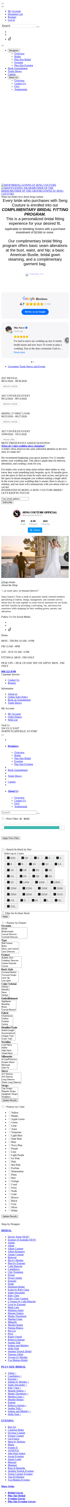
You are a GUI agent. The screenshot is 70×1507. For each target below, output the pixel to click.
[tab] (38, 746)
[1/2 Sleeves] (11, 1074)
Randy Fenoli (15, 1336)
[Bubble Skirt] (11, 958)
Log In (11, 20)
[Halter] (9, 1047)
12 (47, 864)
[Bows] (8, 1007)
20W (13, 888)
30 (50, 876)
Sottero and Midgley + (19, 1411)
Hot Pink (16, 1164)
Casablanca (14, 1269)
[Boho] (10, 946)
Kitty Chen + (14, 1387)
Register (12, 17)
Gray (13, 1204)
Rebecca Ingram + (17, 1405)
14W (26, 882)
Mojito (14, 1116)
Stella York (13, 1348)
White (14, 1210)
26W (60, 888)
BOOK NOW (10, 386)
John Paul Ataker (16, 1453)
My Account (14, 11)
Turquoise (16, 1132)
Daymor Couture (16, 1432)
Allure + (12, 1373)
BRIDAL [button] (6, 1230)
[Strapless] (9, 1097)
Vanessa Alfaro (15, 1354)
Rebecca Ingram (16, 1339)
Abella (11, 1242)
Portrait (11, 1402)
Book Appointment (18, 770)
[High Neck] (9, 1050)
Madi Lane (13, 1307)
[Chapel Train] (8, 1036)
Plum (14, 1174)
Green (14, 1122)
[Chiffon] (7, 1018)
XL (60, 900)
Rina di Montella (16, 1468)
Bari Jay (12, 1427)
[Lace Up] (10, 978)
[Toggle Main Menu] (2, 45)
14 (59, 864)
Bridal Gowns (15, 1492)
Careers (12, 781)
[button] (14, 50)
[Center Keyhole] (11, 963)
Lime (14, 1125)
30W (29, 894)
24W (44, 888)
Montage (12, 1465)
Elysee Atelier (15, 1278)
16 (12, 870)
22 (50, 870)
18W (57, 882)
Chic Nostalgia (15, 1272)
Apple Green (18, 1119)
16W (42, 882)
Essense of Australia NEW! (22, 1239)
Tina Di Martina (16, 1477)
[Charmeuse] (7, 1016)
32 (12, 882)
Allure (11, 1245)
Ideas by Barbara (16, 1441)
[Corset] (11, 966)
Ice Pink (15, 1158)
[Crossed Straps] (10, 975)
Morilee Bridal (15, 1325)
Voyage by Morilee (18, 1357)
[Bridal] (14, 928)
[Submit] (38, 26)
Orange (15, 1181)
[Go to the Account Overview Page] (2, 6)
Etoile (11, 1283)
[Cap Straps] (9, 1088)
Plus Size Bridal (16, 1495)
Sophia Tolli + (15, 1408)
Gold (13, 1194)
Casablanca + (15, 1376)
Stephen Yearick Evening (21, 1471)
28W (13, 894)
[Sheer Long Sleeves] (11, 1082)
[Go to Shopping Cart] (2, 3)
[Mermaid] (9, 1065)
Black (14, 1200)
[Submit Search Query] (38, 813)
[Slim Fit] (9, 1068)
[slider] (62, 827)
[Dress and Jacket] (10, 949)
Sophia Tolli (14, 1342)
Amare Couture (16, 1254)
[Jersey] (7, 1024)
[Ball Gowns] (10, 943)
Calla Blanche (15, 1266)
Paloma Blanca (15, 1327)
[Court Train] (8, 1038)
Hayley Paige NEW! (18, 1236)
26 (24, 876)
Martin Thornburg (17, 1316)
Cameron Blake (16, 1430)
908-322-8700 (8, 671)
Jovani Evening (16, 1456)
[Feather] (7, 1021)
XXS (60, 894)
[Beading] (8, 1004)
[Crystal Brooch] (8, 1009)
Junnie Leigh (14, 1459)
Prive (10, 1333)
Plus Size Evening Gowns (22, 1501)
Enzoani (12, 1280)
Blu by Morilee (15, 1260)
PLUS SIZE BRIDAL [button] (13, 1366)
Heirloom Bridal (16, 1286)
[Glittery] (5, 987)
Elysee (11, 1275)
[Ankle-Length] (8, 1030)
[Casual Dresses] (14, 934)
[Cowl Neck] (9, 1045)
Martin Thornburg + (18, 1393)
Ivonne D (13, 1447)
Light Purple (17, 1155)
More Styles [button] (7, 1486)
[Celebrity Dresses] (11, 960)
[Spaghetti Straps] (9, 1094)
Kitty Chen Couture (18, 1298)
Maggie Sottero (16, 1313)
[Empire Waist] (9, 1062)
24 (12, 876)
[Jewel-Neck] (9, 1053)
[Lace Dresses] (10, 951)
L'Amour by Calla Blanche (22, 1301)
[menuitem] (38, 11)
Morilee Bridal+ (16, 1399)
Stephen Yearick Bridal (19, 1351)
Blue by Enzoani (16, 1263)
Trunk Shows (15, 776)
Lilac (13, 1151)
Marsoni (12, 1462)
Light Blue (16, 1135)
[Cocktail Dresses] (14, 937)
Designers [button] (13, 746)
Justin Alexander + (17, 1384)
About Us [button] (13, 791)
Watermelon (17, 1171)
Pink (13, 1161)
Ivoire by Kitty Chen (18, 1289)
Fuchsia (15, 1168)
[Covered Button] (10, 972)
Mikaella (12, 1322)
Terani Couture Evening (20, 1474)
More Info (9, 439)
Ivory (14, 1187)
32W (44, 894)
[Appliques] (8, 1001)
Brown (14, 1197)
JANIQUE (13, 1450)
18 (24, 870)
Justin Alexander (16, 1292)
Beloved (12, 1257)
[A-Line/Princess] (9, 1059)
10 (34, 864)
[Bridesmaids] (14, 931)
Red (13, 1178)
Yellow (15, 1112)
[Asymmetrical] (8, 1033)
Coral (14, 1184)
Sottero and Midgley (18, 1345)
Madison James (16, 1310)
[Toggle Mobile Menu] (2, 735)
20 (37, 870)
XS (12, 900)
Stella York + (14, 1414)
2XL (13, 906)
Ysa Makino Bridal (18, 1360)
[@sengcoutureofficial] (17, 513)
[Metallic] (5, 989)
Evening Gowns (16, 1498)
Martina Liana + (16, 1396)
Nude (14, 1191)
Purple (14, 1148)
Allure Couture (15, 1248)
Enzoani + (13, 1379)
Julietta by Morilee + (18, 1382)
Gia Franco (13, 1438)
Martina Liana (15, 1319)
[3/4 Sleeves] (11, 1076)
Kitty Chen (13, 1295)
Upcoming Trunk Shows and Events (26, 366)
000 (12, 858)
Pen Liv (12, 1330)
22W (29, 888)
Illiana (11, 1444)
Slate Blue (16, 1138)
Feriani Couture (16, 1435)
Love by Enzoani (17, 1304)
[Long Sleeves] (11, 1079)
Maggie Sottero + (17, 1390)
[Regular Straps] (9, 1091)
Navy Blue (16, 1145)
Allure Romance (16, 1251)
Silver (14, 1207)
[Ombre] (5, 995)
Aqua (14, 1129)
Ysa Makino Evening (19, 1479)
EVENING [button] (7, 1420)
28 (37, 876)
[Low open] (10, 980)
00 (26, 858)
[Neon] (5, 992)
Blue (13, 1142)
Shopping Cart (15, 14)
